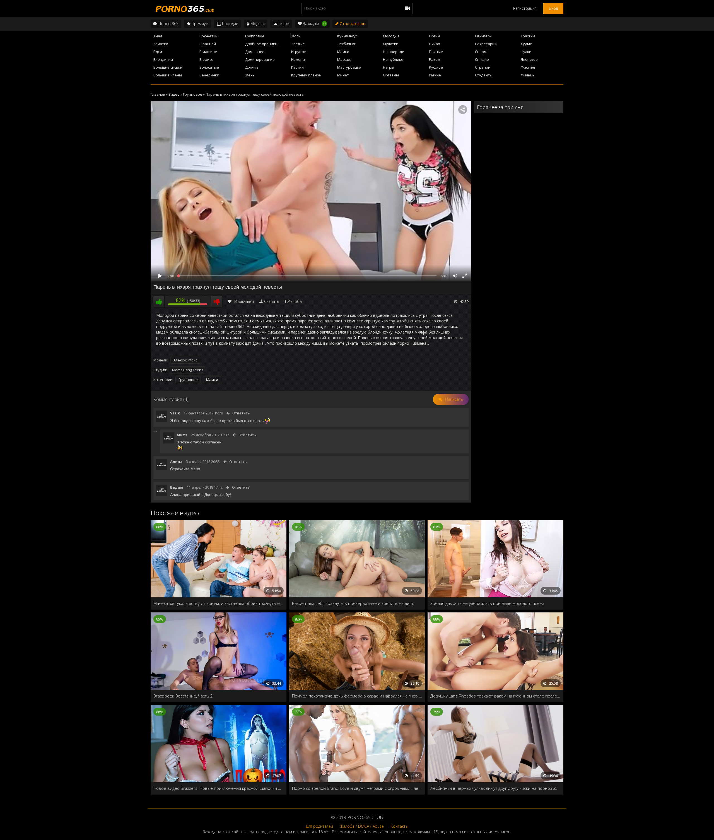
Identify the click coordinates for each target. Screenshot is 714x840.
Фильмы (528, 75)
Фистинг (528, 67)
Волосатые (209, 67)
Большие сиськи (167, 67)
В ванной (207, 43)
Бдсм (157, 51)
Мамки (343, 51)
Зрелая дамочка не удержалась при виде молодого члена (487, 603)
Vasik (175, 413)
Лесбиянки (346, 43)
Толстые (528, 35)
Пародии (229, 23)
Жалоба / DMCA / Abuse (362, 826)
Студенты (484, 75)
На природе (393, 51)
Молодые (391, 35)
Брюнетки (208, 35)
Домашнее (254, 51)
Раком (434, 59)
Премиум (199, 23)
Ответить (241, 413)
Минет (343, 75)
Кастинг (298, 67)
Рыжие (435, 75)
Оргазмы (391, 75)
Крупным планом (306, 75)
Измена (298, 59)
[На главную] (184, 8)
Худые (526, 43)
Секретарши (486, 43)
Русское (436, 67)
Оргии (434, 35)
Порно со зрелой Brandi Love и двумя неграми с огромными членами (357, 788)
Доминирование (260, 59)
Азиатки (160, 43)
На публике (393, 59)
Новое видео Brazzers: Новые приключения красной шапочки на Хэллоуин (218, 788)
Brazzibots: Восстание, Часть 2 (183, 696)
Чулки (526, 51)
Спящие (482, 59)
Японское (529, 59)
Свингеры (484, 35)
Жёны (250, 75)
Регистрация (525, 8)
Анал (157, 35)
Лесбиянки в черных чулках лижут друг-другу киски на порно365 (494, 788)
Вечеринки (209, 75)
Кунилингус (347, 35)
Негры (388, 67)
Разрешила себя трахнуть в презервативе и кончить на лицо (353, 603)
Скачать (271, 301)
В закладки (244, 301)
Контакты (399, 826)
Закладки (313, 23)
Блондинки (163, 59)
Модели (257, 23)
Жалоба (294, 301)
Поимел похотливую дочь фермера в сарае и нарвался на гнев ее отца (357, 696)
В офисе (206, 59)
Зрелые (298, 43)
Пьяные (436, 51)
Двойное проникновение (266, 43)
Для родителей (319, 826)
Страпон (482, 67)
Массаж (344, 59)
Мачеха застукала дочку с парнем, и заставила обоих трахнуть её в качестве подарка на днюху (218, 603)
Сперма (482, 51)
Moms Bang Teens (187, 369)
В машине (208, 51)
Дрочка (252, 67)
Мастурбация (349, 67)
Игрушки (299, 51)
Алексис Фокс (185, 360)
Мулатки (390, 43)
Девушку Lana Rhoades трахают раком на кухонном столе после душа (495, 696)
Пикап (434, 43)
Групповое (254, 35)
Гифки (283, 23)
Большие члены (167, 75)
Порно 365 (167, 23)
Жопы (296, 35)
